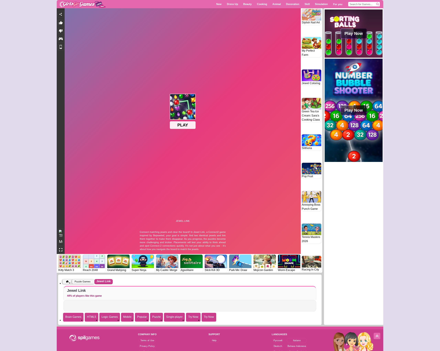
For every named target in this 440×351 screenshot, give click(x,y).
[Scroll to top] (377, 336)
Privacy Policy (147, 346)
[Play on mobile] (61, 47)
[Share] (60, 14)
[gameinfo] (61, 39)
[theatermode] (60, 237)
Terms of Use (147, 340)
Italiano (297, 340)
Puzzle (156, 316)
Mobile (127, 316)
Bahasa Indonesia (297, 346)
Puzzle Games (82, 281)
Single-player (174, 316)
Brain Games (73, 316)
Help (214, 340)
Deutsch (278, 346)
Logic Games (110, 316)
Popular (142, 316)
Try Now (193, 316)
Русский (277, 340)
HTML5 (91, 316)
